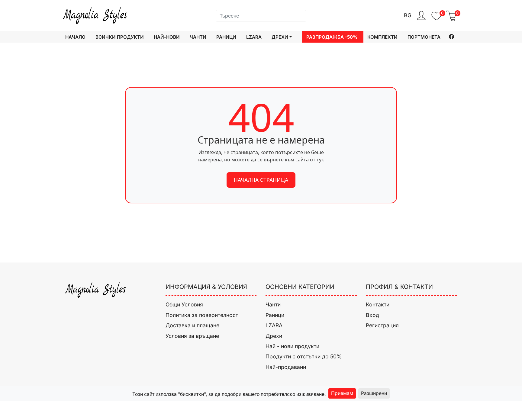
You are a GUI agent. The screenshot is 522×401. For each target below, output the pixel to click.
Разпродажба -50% (331, 37)
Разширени (374, 393)
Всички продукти (119, 37)
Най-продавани (286, 367)
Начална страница (261, 179)
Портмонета (424, 37)
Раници (226, 37)
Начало (75, 37)
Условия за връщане (192, 336)
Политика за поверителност (202, 315)
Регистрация (382, 325)
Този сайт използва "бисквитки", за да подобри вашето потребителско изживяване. (229, 394)
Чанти (198, 37)
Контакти (377, 304)
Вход (372, 315)
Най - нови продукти (292, 346)
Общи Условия (184, 304)
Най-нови (167, 37)
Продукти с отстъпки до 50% (304, 356)
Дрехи (274, 336)
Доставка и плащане (192, 325)
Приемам (342, 393)
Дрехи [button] (280, 37)
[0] (436, 19)
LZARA (274, 325)
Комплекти (382, 37)
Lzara (254, 37)
